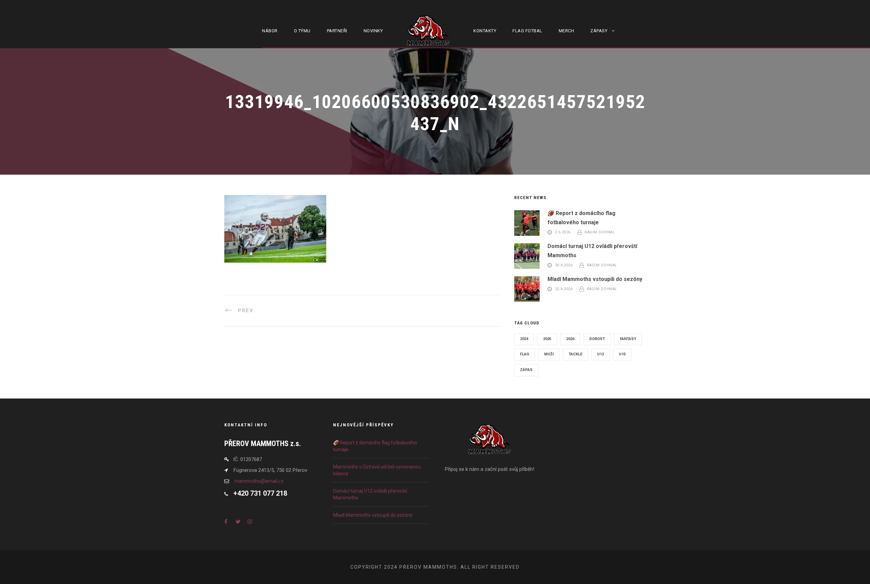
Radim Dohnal (600, 232)
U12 (600, 354)
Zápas (526, 370)
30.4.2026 (564, 265)
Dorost (597, 339)
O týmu (302, 30)
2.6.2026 (563, 232)
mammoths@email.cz (259, 481)
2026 (570, 339)
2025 (547, 339)
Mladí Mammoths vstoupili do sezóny (594, 279)
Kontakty (484, 30)
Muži (549, 354)
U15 (622, 354)
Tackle (575, 354)
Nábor (270, 30)
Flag (524, 354)
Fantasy (628, 339)
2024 (524, 339)
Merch (566, 30)
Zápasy (598, 30)
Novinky (373, 30)
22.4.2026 (564, 289)
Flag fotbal (527, 30)
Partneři (337, 30)
